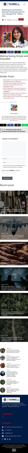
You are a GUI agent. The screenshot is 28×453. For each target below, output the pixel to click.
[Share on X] (3, 52)
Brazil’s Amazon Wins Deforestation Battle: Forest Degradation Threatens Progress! (13, 382)
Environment (9, 348)
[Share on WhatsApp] (24, 52)
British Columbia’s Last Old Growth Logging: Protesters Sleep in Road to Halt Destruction (13, 390)
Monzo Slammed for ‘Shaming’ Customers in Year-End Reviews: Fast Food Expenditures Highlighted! (14, 90)
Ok (14, 450)
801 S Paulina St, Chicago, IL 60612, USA (13, 427)
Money (21, 19)
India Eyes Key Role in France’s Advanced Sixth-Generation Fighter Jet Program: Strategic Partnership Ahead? (12, 374)
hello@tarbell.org (9, 433)
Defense (8, 355)
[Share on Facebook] (10, 52)
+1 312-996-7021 (8, 430)
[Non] (26, 448)
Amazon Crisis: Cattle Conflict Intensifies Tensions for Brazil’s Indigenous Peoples (13, 366)
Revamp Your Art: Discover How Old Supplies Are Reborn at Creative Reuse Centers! (13, 351)
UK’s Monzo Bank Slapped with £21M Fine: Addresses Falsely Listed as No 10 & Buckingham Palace (14, 85)
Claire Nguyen (8, 20)
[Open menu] (3, 417)
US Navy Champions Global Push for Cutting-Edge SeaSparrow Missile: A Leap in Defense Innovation (13, 358)
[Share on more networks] (17, 52)
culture (15, 116)
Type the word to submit (11, 170)
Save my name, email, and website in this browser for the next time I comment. (14, 166)
